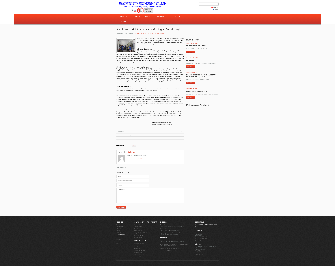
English (216, 9)
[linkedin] (200, 16)
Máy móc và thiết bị (121, 226)
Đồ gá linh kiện (137, 234)
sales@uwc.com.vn (202, 240)
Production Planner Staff (197, 91)
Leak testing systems (139, 256)
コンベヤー (136, 246)
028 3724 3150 (203, 238)
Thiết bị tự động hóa (138, 224)
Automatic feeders (138, 245)
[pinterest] (199, 16)
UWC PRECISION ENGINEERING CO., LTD (205, 224)
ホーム (118, 237)
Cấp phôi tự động (138, 226)
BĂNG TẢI (162, 224)
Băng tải (136, 228)
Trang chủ (123, 16)
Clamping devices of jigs (140, 250)
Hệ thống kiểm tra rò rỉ (196, 46)
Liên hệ (123, 22)
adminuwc (128, 132)
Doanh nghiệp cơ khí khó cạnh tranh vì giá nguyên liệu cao (201, 76)
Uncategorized (129, 33)
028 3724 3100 (203, 236)
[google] (195, 16)
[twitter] (196, 16)
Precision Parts (137, 248)
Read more (189, 52)
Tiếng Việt (216, 7)
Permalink (180, 132)
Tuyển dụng (176, 16)
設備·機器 (118, 239)
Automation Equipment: (139, 243)
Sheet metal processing (139, 254)
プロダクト (119, 241)
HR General (191, 60)
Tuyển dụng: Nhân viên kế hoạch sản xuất (170, 233)
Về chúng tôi (119, 33)
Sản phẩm (161, 16)
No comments (121, 138)
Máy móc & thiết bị (142, 16)
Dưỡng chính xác (138, 230)
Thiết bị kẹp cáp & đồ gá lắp (140, 232)
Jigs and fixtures (138, 252)
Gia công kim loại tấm (139, 235)
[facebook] (198, 16)
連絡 (117, 243)
